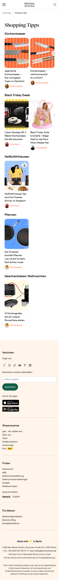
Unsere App (8, 445)
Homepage (6, 13)
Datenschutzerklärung (13, 476)
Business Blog (9, 520)
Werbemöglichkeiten (12, 516)
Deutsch (6, 496)
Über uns (6, 434)
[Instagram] (9, 365)
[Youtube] (20, 365)
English (16, 496)
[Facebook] (4, 365)
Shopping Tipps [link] (21, 13)
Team (4, 438)
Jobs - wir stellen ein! (12, 431)
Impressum (7, 469)
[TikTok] (15, 365)
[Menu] (4, 4)
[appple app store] (29, 403)
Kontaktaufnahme (10, 523)
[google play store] (29, 410)
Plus (6, 448)
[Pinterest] (25, 365)
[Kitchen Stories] (30, 4)
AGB (4, 472)
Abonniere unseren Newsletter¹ (17, 372)
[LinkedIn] (30, 365)
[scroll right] (54, 53)
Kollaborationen (10, 441)
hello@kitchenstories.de (45, 550)
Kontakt (6, 482)
